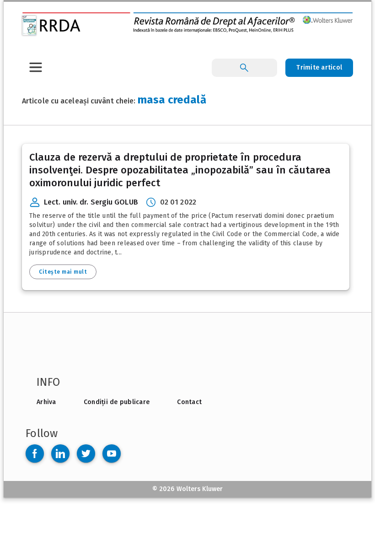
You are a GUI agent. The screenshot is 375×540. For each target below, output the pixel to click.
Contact (189, 402)
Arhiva (46, 402)
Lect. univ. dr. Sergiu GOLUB (91, 202)
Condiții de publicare (117, 402)
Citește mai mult (63, 272)
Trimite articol (319, 67)
